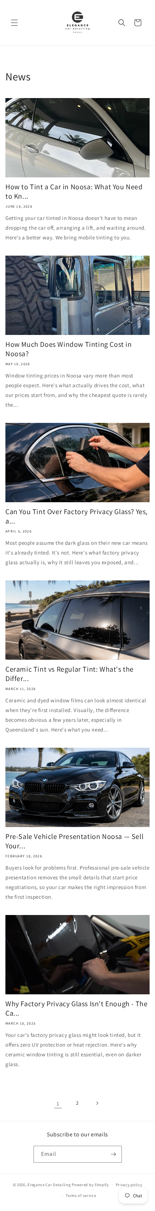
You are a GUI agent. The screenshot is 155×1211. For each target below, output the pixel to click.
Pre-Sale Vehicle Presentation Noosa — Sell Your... (74, 841)
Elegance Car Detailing (49, 1184)
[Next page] (97, 1103)
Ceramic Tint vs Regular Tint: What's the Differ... (69, 673)
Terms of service (81, 1195)
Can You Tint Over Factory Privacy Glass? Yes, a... (76, 516)
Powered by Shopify (90, 1184)
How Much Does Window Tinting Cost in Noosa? (68, 349)
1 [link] (58, 1103)
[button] (14, 23)
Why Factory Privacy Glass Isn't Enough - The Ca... (76, 1008)
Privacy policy (129, 1184)
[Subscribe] (113, 1154)
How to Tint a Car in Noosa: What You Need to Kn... (74, 191)
